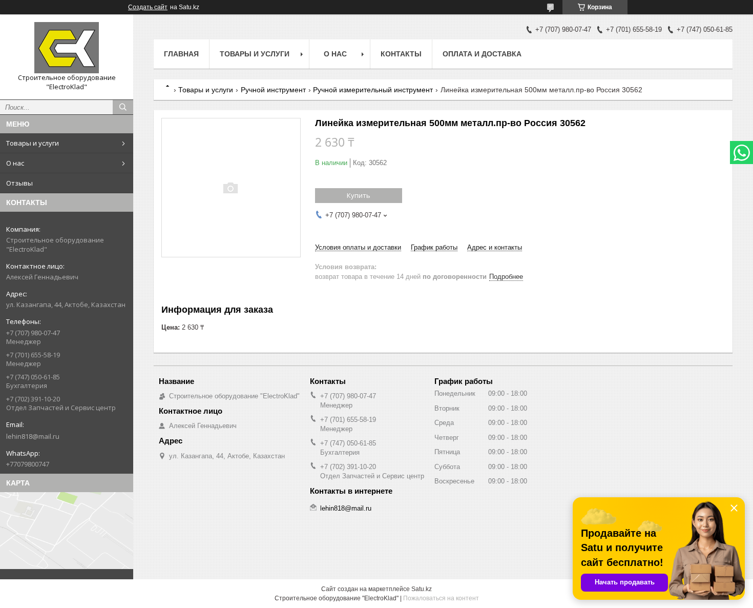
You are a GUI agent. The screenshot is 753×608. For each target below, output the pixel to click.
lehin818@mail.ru (32, 436)
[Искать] (123, 107)
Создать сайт (148, 7)
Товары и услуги (32, 143)
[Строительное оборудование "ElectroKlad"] (67, 47)
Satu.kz (421, 589)
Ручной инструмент (273, 90)
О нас (15, 163)
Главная (181, 54)
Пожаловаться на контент (441, 598)
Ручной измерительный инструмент (373, 90)
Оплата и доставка (482, 54)
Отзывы (19, 183)
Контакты (401, 54)
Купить (358, 195)
